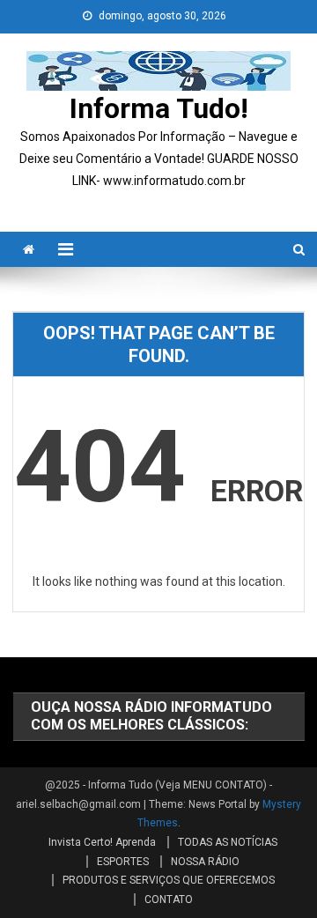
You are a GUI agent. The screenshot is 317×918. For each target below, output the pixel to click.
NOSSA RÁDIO (205, 861)
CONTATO (168, 899)
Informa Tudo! (159, 108)
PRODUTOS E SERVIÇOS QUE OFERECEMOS (169, 880)
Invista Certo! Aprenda (102, 842)
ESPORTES (123, 861)
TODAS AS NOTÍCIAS (227, 842)
